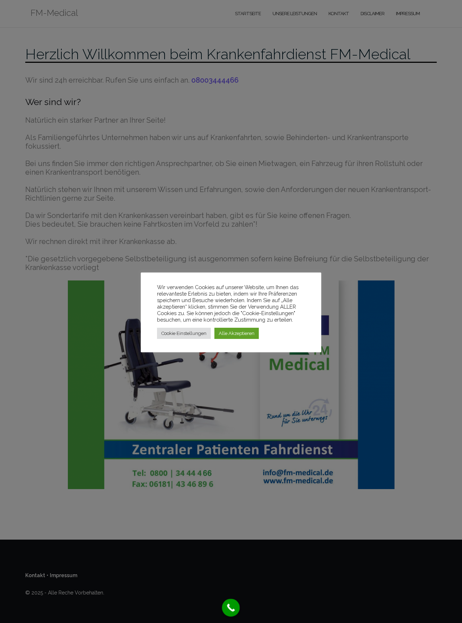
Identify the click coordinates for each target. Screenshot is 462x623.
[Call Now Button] (231, 608)
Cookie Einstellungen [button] (183, 333)
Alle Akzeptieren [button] (236, 333)
